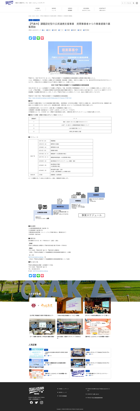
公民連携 (68, 30)
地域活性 (74, 30)
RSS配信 (55, 30)
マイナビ (61, 30)
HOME (29, 16)
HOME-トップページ (64, 388)
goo (44, 30)
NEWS (33, 16)
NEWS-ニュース (62, 392)
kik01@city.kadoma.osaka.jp (35, 257)
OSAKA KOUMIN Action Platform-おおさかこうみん (98, 389)
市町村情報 (87, 30)
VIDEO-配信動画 (63, 396)
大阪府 (80, 30)
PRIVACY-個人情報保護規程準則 (95, 397)
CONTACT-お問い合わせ (93, 394)
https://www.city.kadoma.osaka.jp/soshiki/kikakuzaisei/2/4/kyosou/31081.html (49, 98)
